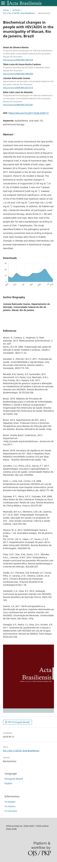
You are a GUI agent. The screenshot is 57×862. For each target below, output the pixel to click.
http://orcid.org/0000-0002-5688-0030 (18, 74)
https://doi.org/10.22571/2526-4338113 (28, 113)
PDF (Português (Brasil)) (18, 722)
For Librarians (11, 811)
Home (6, 10)
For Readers (10, 801)
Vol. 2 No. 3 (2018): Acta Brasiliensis (19, 13)
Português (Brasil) (14, 778)
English (8, 783)
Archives (16, 10)
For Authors (10, 806)
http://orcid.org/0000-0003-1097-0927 (18, 105)
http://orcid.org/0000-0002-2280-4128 (18, 60)
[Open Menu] (3, 3)
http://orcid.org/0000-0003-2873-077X (18, 88)
